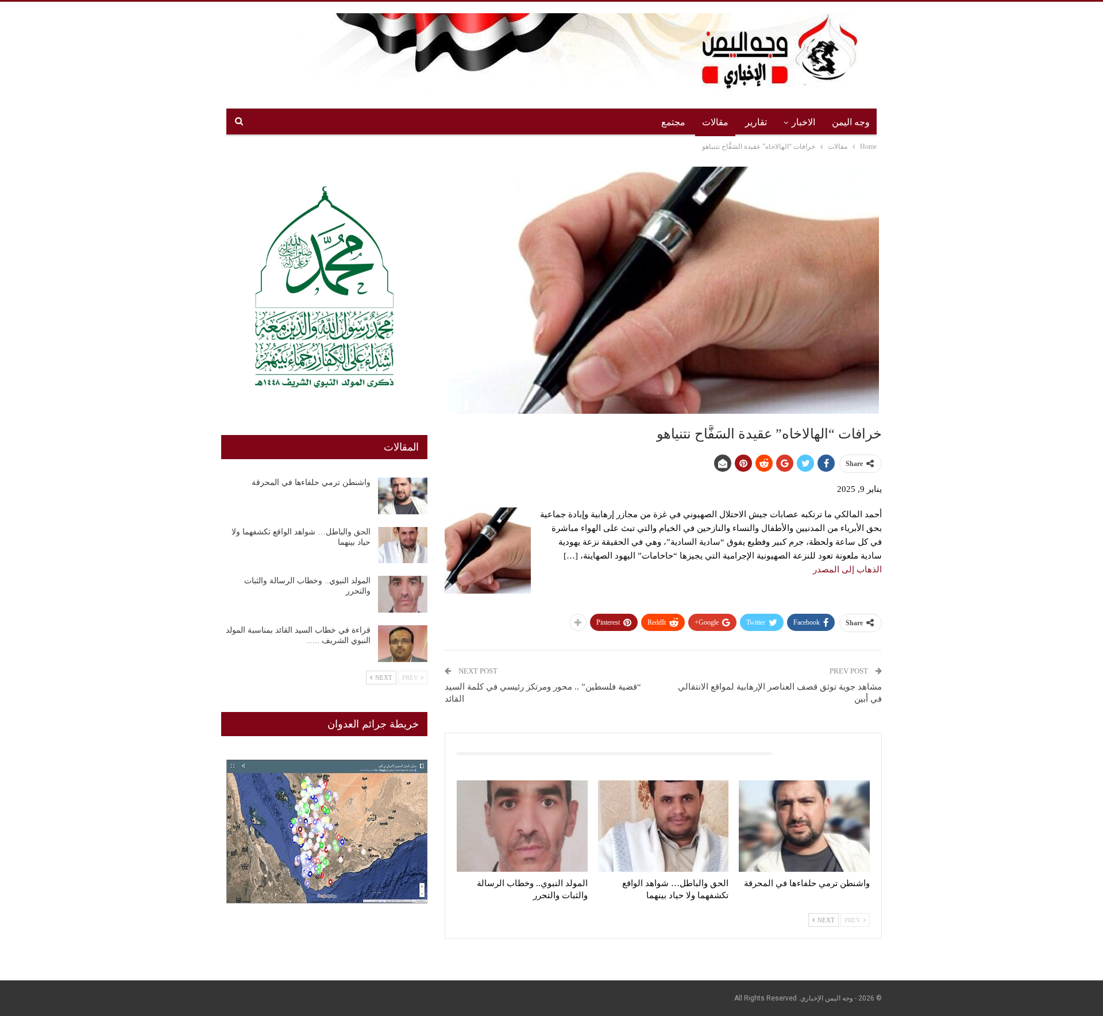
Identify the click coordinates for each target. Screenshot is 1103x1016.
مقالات (715, 122)
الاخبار (803, 122)
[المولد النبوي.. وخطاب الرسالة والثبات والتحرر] (522, 826)
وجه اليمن (851, 122)
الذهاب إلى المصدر (847, 569)
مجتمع (673, 122)
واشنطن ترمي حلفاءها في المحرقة (311, 482)
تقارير (756, 122)
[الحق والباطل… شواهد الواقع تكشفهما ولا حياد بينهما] (663, 826)
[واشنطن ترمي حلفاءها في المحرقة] (804, 826)
